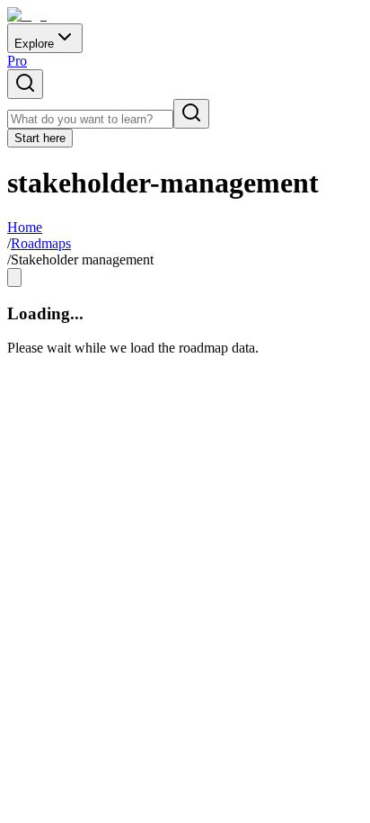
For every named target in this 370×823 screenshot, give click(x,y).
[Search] (191, 114)
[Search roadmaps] (25, 84)
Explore (34, 43)
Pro (17, 60)
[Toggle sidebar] (14, 277)
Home (24, 227)
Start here (40, 138)
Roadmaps (41, 243)
